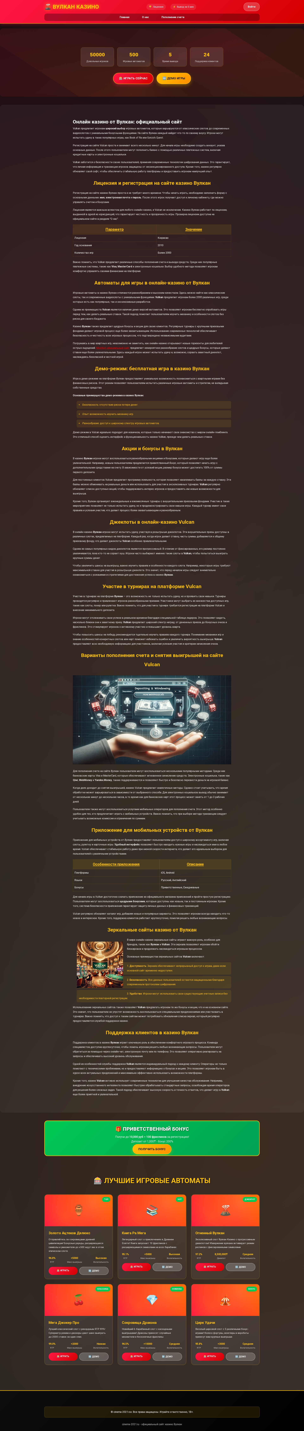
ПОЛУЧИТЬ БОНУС (152, 1149)
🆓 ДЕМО (94, 1271)
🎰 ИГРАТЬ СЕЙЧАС (133, 78)
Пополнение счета (173, 17)
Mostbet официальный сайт (113, 347)
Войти (251, 6)
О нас (145, 17)
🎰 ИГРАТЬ (63, 1270)
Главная (124, 17)
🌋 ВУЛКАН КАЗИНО (71, 6)
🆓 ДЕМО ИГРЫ (173, 78)
